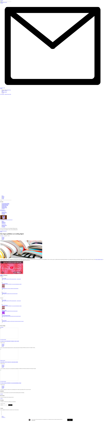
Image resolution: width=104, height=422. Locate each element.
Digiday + (3, 94)
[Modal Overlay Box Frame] (6, 405)
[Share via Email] (3, 275)
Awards (10, 94)
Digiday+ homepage (4, 90)
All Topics (3, 208)
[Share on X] (2, 275)
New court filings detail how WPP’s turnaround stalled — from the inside (11, 300)
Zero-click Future (4, 320)
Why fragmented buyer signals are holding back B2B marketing (10, 288)
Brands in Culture (4, 206)
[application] (52, 420)
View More (1, 327)
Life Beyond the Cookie (5, 205)
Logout (5, 210)
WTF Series (3, 213)
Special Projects (4, 224)
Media (3, 221)
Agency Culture (4, 278)
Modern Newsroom (4, 207)
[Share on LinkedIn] (0, 275)
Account (1, 398)
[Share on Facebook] (1, 275)
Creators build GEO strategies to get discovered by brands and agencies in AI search (13, 321)
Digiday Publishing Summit (98, 259)
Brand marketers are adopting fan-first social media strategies (10, 293)
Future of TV (3, 223)
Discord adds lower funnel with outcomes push (6, 219)
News (1, 94)
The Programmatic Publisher (5, 203)
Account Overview (4, 92)
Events (8, 94)
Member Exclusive (2, 360)
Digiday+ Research (4, 212)
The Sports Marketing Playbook (6, 315)
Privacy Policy (4, 417)
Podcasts (6, 94)
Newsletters (3, 214)
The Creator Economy (5, 283)
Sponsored (3, 287)
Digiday (2, 235)
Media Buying (4, 222)
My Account (2, 210)
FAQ (2, 91)
